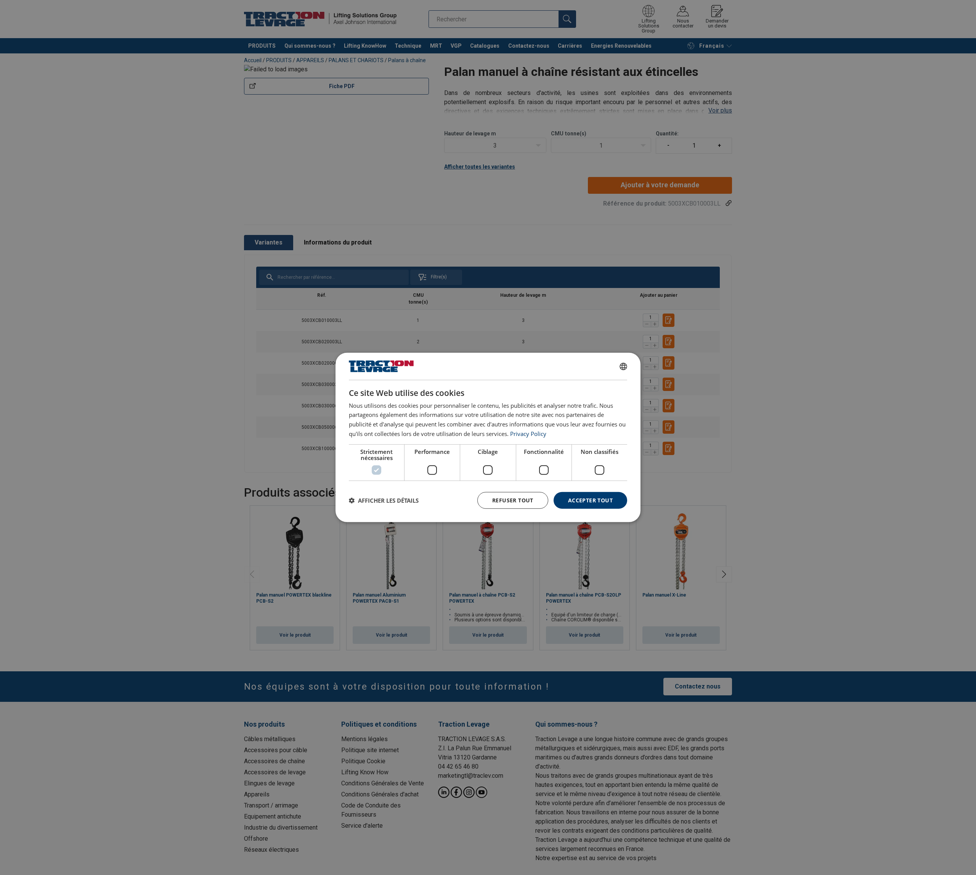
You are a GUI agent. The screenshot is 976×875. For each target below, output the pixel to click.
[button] (384, 500)
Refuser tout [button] (512, 499)
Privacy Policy (528, 434)
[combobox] (623, 366)
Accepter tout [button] (590, 499)
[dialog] (488, 437)
